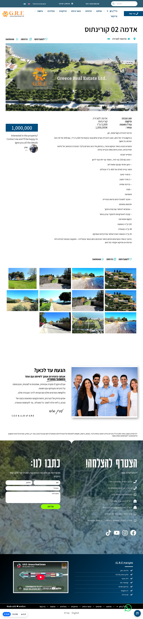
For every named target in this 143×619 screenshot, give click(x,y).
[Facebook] (133, 533)
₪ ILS (23, 614)
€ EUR (6, 614)
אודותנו (99, 11)
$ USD (15, 614)
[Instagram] (125, 533)
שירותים (88, 11)
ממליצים (51, 11)
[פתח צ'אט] (137, 613)
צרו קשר (113, 16)
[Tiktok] (108, 533)
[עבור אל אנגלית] (29, 3)
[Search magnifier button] (113, 3)
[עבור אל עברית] (25, 3)
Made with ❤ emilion (16, 606)
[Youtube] (117, 533)
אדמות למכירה (119, 39)
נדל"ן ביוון (113, 11)
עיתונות (40, 11)
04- (92, 4)
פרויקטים (62, 11)
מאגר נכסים (76, 11)
